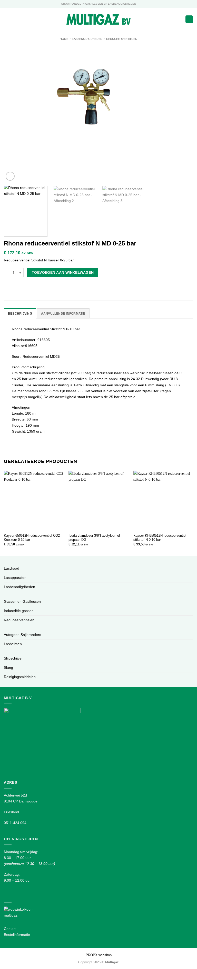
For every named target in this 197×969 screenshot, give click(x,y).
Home (64, 38)
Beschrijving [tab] (20, 313)
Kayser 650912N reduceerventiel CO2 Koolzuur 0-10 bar (32, 538)
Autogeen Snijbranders (22, 635)
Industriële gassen (19, 611)
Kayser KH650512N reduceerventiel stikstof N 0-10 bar (159, 538)
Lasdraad (11, 568)
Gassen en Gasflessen (22, 601)
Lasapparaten (15, 577)
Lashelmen (13, 644)
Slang (8, 667)
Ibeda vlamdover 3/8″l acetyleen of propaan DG (94, 538)
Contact (10, 929)
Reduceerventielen (121, 38)
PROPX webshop (99, 955)
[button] (6, 19)
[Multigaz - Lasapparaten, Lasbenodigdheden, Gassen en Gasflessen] (98, 19)
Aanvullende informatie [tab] (63, 313)
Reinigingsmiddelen (20, 677)
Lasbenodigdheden (87, 38)
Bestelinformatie (17, 935)
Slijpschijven (14, 658)
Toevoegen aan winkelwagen (63, 272)
